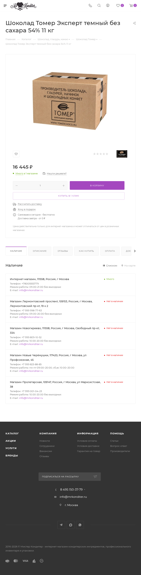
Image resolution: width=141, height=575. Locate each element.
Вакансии (45, 451)
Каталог (12, 433)
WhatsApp (80, 525)
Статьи (114, 440)
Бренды (12, 455)
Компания (48, 433)
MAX (71, 525)
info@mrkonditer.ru (31, 290)
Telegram (61, 525)
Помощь (117, 433)
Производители (120, 451)
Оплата (110, 251)
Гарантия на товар (88, 451)
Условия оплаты (87, 440)
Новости (44, 440)
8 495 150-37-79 (71, 489)
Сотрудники (47, 445)
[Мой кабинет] (107, 6)
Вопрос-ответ (118, 445)
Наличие (16, 251)
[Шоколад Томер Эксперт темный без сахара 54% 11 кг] (70, 100)
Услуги (11, 448)
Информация (88, 433)
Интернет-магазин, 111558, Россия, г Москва (39, 279)
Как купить (86, 251)
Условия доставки (88, 445)
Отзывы (63, 251)
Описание (39, 251)
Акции (11, 440)
